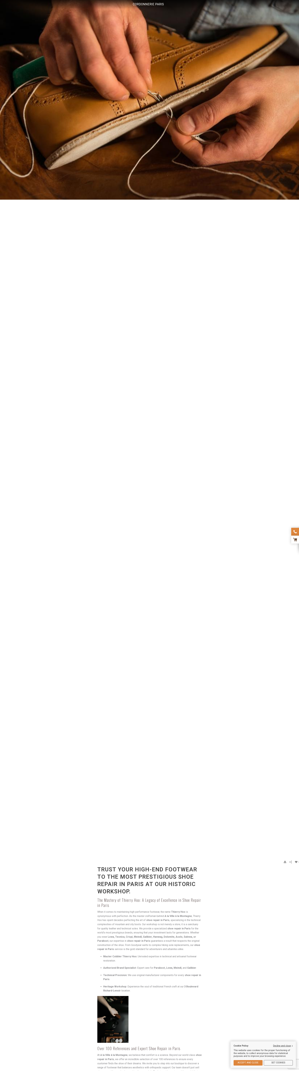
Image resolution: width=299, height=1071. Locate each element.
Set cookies (278, 1062)
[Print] (285, 862)
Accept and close (248, 1062)
